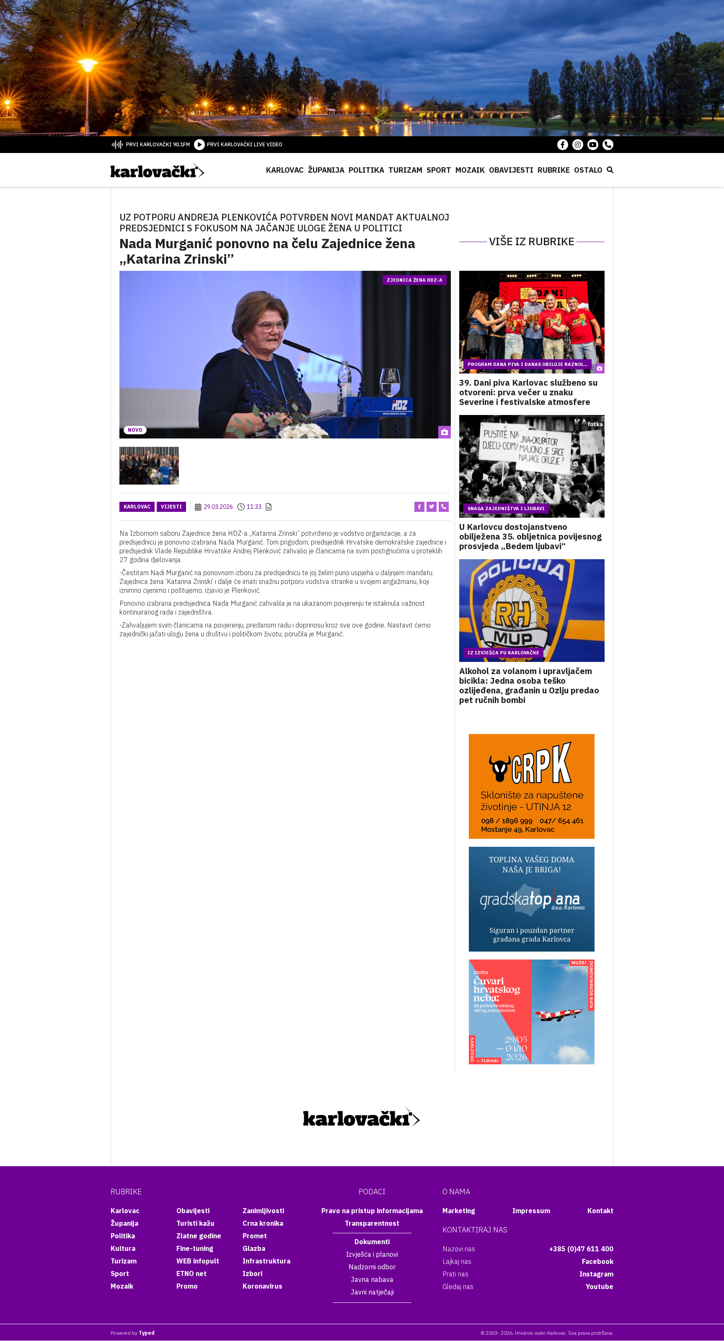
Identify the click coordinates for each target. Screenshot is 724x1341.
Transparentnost (372, 1223)
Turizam (405, 170)
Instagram (596, 1274)
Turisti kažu (195, 1223)
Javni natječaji (372, 1292)
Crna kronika (263, 1223)
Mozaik (470, 170)
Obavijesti (511, 170)
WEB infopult (197, 1261)
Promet (255, 1236)
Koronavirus (262, 1286)
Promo (187, 1286)
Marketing (458, 1210)
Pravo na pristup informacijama (372, 1210)
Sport (439, 170)
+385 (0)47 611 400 (581, 1249)
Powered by (133, 1333)
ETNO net (191, 1273)
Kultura (123, 1248)
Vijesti (171, 506)
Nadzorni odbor (372, 1267)
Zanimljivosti (263, 1210)
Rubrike (554, 170)
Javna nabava (372, 1279)
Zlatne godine (198, 1236)
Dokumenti (372, 1241)
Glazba (254, 1248)
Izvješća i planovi (372, 1254)
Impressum (531, 1210)
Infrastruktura (266, 1261)
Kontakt (600, 1210)
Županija (326, 170)
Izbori (252, 1273)
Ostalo (588, 170)
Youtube (599, 1286)
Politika (366, 170)
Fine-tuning (194, 1248)
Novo (135, 430)
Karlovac (285, 170)
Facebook (597, 1261)
